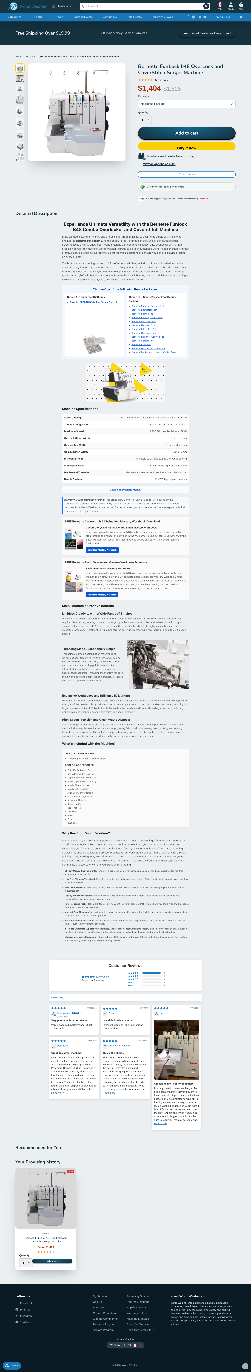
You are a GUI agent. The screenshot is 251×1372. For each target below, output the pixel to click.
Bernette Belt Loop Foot (144, 321)
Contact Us (110, 17)
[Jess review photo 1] (176, 1050)
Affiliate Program (103, 1329)
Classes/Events (83, 17)
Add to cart (186, 133)
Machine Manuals (138, 1318)
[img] (58, 1008)
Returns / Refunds (138, 1301)
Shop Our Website (138, 1324)
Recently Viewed (162, 17)
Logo (27, 6)
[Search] (206, 6)
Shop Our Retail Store (140, 1329)
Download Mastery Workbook (102, 550)
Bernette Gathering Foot (144, 333)
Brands (62, 6)
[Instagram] (199, 17)
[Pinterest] (193, 17)
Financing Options (138, 1296)
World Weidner (130, 1365)
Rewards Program (104, 1324)
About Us (98, 1307)
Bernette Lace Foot (141, 344)
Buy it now (186, 148)
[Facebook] (188, 17)
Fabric (38, 17)
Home (18, 56)
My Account (100, 1296)
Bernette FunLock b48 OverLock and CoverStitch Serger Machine (45, 1219)
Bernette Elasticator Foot (144, 310)
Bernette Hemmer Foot (143, 325)
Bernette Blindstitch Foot (144, 329)
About (59, 17)
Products (31, 56)
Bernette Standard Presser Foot (148, 306)
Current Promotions (105, 1313)
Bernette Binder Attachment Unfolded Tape (154, 352)
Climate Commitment (106, 1318)
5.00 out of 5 (103, 976)
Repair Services (137, 1307)
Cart (241, 6)
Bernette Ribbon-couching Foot (148, 336)
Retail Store (134, 17)
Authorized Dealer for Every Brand (207, 33)
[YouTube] (205, 17)
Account (231, 6)
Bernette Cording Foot (143, 340)
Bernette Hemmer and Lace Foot (148, 348)
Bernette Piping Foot (142, 313)
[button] (133, 973)
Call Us (225, 17)
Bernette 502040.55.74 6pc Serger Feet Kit (93, 302)
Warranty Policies (138, 1313)
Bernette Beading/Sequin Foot (147, 317)
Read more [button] (160, 1123)
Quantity (143, 112)
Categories (14, 17)
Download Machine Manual (125, 489)
